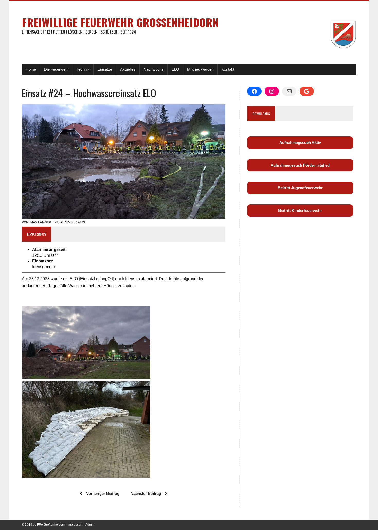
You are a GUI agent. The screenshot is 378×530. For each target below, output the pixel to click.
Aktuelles (128, 69)
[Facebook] (254, 91)
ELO (175, 69)
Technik (83, 69)
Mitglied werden (200, 69)
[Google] (307, 91)
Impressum (75, 524)
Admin (89, 524)
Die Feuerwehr (56, 69)
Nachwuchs (153, 69)
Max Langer (40, 222)
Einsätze (104, 69)
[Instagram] (272, 91)
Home (31, 69)
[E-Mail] (289, 91)
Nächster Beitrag (146, 493)
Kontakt (227, 69)
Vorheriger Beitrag (102, 493)
